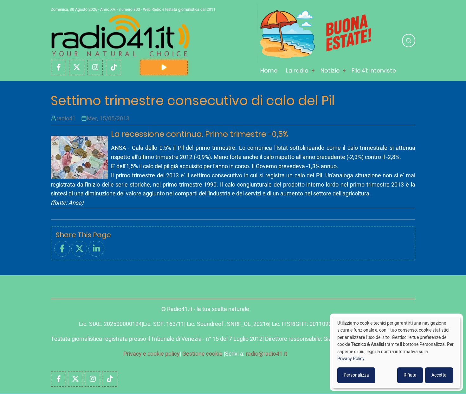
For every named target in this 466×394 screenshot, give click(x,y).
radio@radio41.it (266, 354)
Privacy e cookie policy (151, 354)
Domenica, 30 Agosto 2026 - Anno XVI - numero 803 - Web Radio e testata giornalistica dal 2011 (133, 9)
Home (268, 70)
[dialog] (396, 352)
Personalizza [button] (356, 375)
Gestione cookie (202, 354)
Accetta (439, 375)
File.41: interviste (374, 70)
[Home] (120, 36)
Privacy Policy (351, 358)
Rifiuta (410, 375)
